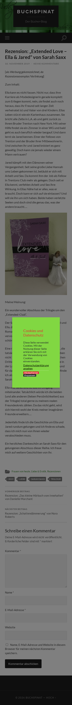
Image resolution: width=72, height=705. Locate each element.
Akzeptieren (31, 372)
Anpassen (29, 375)
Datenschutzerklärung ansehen (36, 367)
